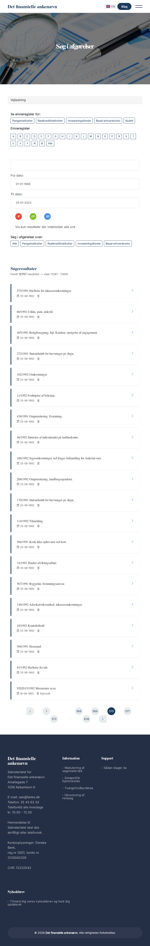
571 (127, 711)
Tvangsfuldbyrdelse (79, 788)
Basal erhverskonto (108, 120)
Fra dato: (17, 175)
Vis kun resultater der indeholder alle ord (45, 226)
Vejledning (18, 100)
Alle (50, 143)
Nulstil (129, 120)
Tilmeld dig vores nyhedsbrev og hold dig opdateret (39, 902)
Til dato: (17, 194)
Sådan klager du (115, 768)
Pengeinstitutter (22, 120)
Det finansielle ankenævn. (62, 932)
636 (86, 719)
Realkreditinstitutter (50, 120)
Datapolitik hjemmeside (71, 779)
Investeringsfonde (79, 120)
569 (95, 711)
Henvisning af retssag (73, 796)
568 (78, 711)
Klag (124, 6)
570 (111, 711)
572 (54, 719)
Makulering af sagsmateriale (73, 769)
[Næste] (103, 719)
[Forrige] (30, 711)
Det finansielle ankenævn (32, 6)
